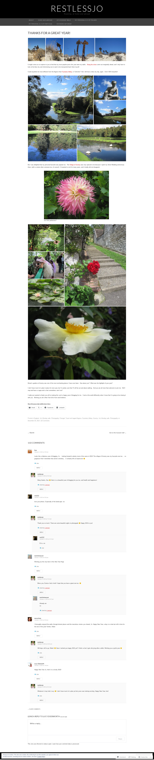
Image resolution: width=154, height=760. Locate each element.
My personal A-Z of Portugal (40, 24)
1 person (47, 485)
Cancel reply (63, 716)
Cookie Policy (41, 756)
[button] (37, 49)
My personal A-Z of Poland (86, 20)
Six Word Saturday (64, 24)
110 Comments (45, 420)
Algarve (79, 418)
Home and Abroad (45, 20)
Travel (67, 418)
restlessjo (40, 474)
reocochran (37, 618)
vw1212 (36, 495)
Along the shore (92, 64)
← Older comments (34, 709)
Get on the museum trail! (117, 433)
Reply (38, 467)
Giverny (95, 418)
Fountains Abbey (67, 72)
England (36, 418)
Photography (55, 418)
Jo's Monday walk (45, 418)
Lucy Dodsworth (39, 664)
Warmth (31, 433)
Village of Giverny (75, 165)
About (31, 20)
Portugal (62, 418)
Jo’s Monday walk (64, 20)
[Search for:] (125, 20)
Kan (35, 450)
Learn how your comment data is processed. (65, 744)
